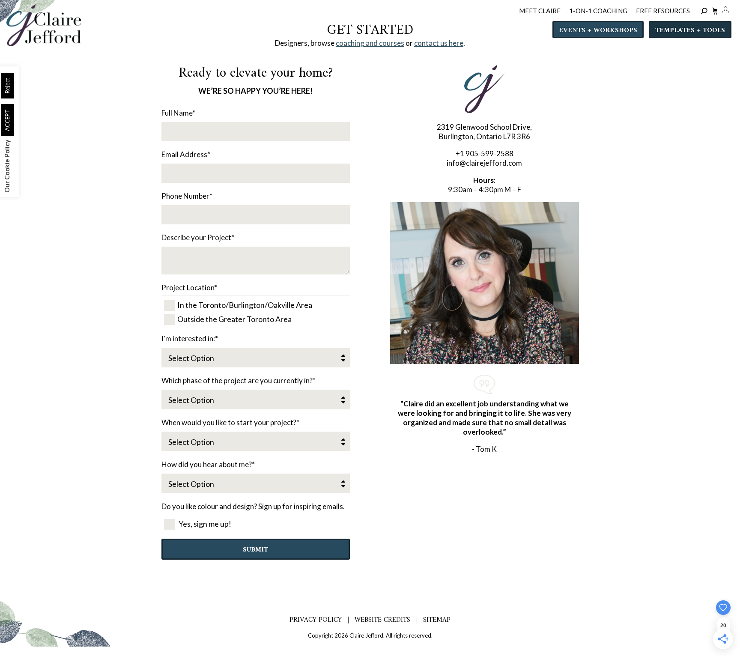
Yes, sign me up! (204, 523)
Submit (255, 550)
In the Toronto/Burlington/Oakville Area (244, 305)
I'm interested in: (189, 338)
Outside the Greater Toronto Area (234, 319)
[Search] (705, 11)
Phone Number (186, 195)
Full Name (178, 112)
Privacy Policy (315, 620)
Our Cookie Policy (7, 166)
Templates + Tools (690, 30)
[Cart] (713, 12)
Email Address (185, 154)
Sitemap (437, 620)
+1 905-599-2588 (484, 153)
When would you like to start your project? (230, 422)
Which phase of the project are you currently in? (238, 380)
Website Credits (382, 620)
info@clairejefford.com (484, 162)
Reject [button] (7, 85)
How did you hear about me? (208, 464)
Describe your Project (197, 237)
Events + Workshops (598, 30)
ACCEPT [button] (7, 120)
